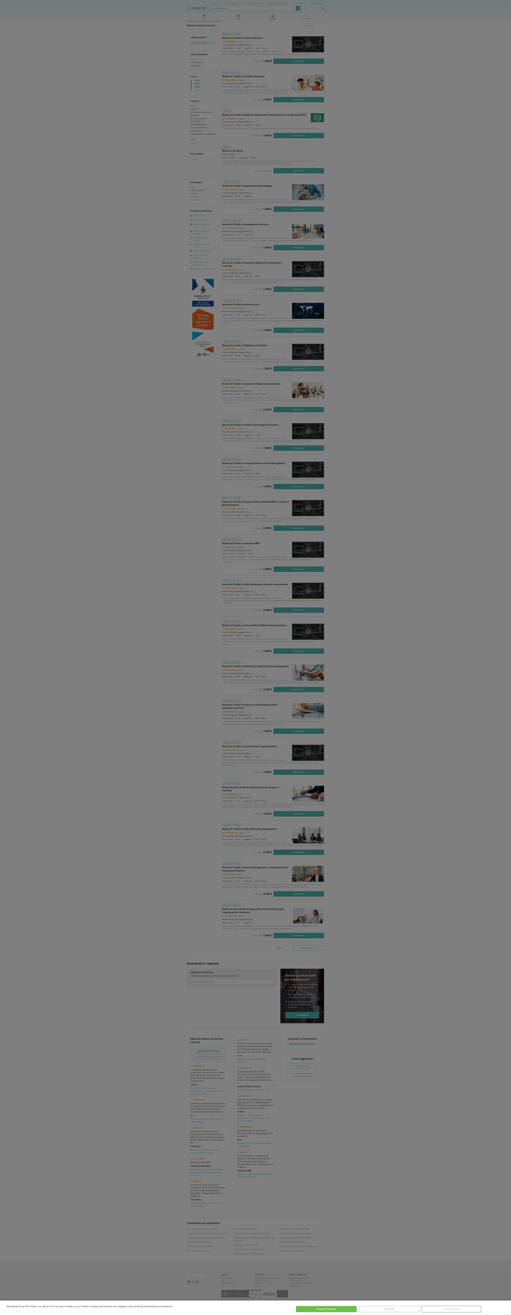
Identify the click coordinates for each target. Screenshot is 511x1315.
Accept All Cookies (326, 1309)
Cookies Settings (451, 1309)
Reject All (389, 1309)
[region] (255, 1307)
